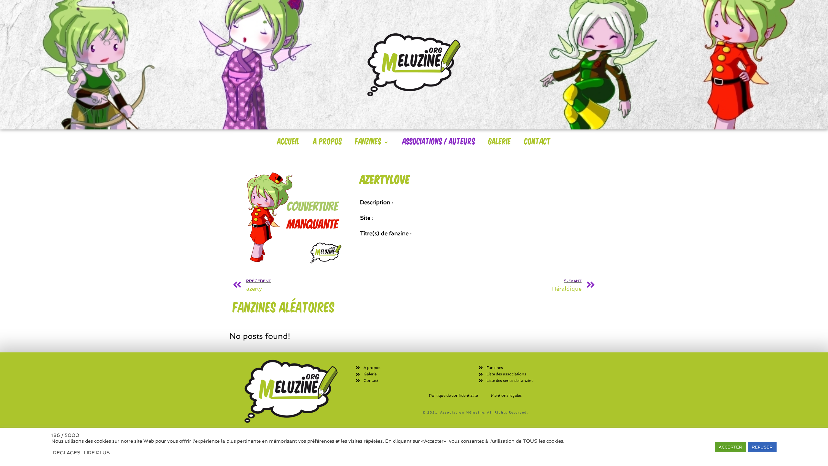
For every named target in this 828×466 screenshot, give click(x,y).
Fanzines (368, 141)
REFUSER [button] (762, 447)
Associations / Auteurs (438, 141)
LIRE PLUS (97, 452)
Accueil (288, 141)
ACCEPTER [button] (730, 447)
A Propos (327, 141)
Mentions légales (506, 395)
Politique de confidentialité (453, 395)
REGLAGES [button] (67, 452)
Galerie (499, 141)
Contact (537, 141)
